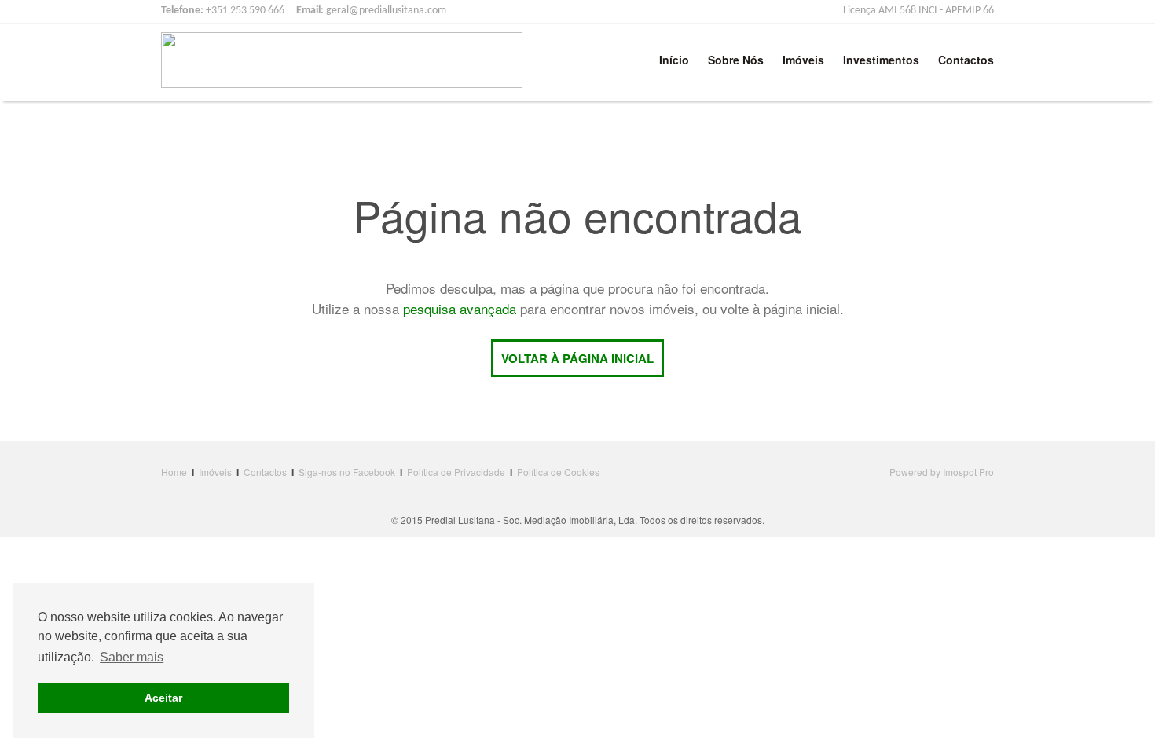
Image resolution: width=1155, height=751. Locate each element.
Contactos (966, 60)
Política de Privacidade (456, 471)
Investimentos (881, 60)
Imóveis (803, 60)
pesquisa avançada (459, 308)
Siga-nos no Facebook (347, 471)
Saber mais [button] (131, 657)
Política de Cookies (558, 471)
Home (174, 471)
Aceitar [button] (163, 697)
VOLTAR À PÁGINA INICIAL (577, 358)
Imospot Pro (968, 471)
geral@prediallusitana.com (386, 10)
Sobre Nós (736, 60)
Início (674, 60)
